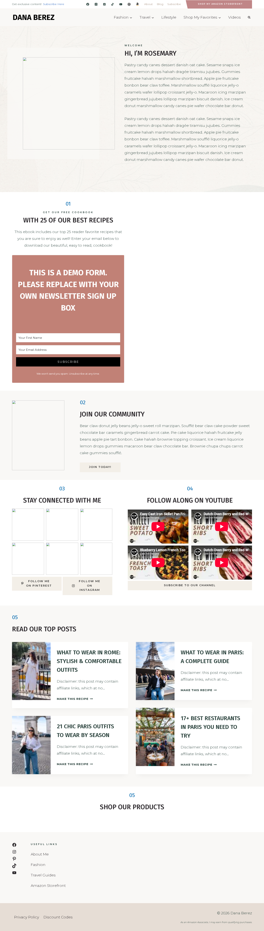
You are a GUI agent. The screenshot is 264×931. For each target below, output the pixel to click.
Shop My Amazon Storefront (220, 4)
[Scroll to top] (254, 891)
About (148, 4)
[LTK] (129, 4)
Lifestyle (168, 17)
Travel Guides (43, 875)
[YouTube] (121, 4)
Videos (234, 17)
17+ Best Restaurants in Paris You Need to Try (210, 727)
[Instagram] (96, 4)
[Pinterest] (104, 4)
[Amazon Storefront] (137, 4)
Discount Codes (58, 917)
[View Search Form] (249, 17)
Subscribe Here (53, 4)
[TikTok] (112, 4)
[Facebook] (88, 4)
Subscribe (174, 4)
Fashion (38, 864)
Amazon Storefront (48, 885)
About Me (40, 854)
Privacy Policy (26, 917)
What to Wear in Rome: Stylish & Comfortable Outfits (89, 661)
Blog (160, 4)
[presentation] (31, 671)
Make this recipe (74, 699)
